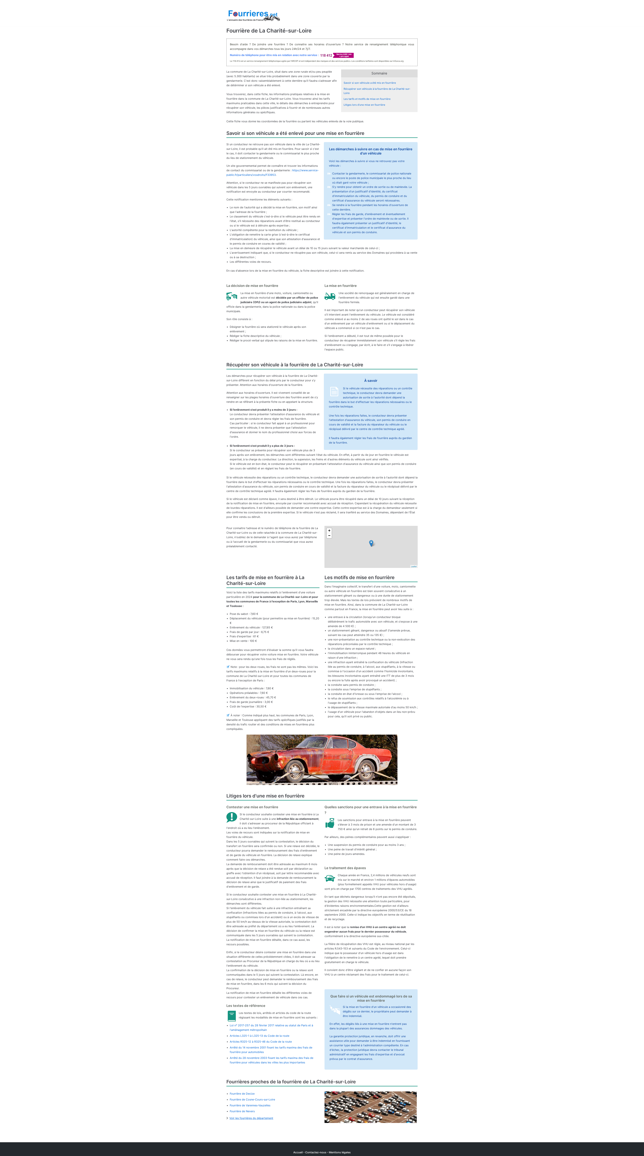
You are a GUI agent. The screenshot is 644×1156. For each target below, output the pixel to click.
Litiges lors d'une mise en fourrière (364, 104)
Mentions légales (340, 1152)
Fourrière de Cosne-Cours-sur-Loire (252, 1099)
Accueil (298, 1152)
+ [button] (329, 530)
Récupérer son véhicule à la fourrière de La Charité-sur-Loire (377, 91)
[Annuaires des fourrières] (253, 16)
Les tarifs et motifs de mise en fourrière (367, 98)
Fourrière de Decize (242, 1093)
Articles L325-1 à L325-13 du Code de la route (259, 1035)
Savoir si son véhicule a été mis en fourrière (370, 82)
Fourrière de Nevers (242, 1111)
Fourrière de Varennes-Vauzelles (250, 1105)
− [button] (329, 535)
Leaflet (414, 566)
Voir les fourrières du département (251, 1118)
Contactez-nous (315, 1152)
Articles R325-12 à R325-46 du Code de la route (261, 1041)
